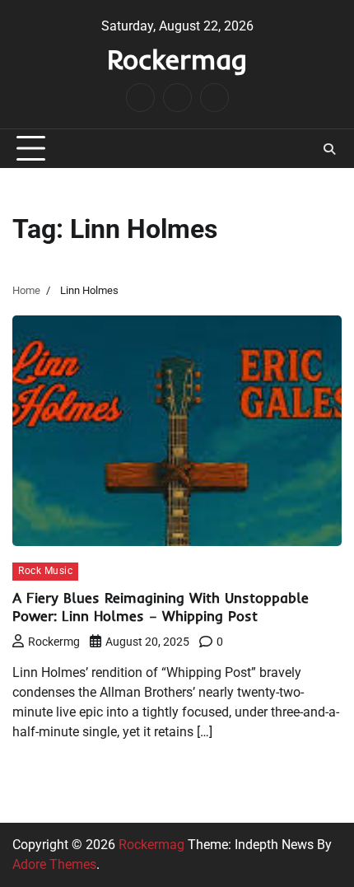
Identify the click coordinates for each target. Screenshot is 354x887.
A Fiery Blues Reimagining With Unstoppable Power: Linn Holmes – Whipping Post (160, 606)
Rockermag (177, 59)
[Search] (329, 149)
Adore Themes (54, 864)
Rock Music (45, 571)
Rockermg (54, 641)
